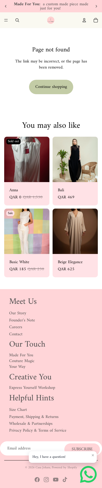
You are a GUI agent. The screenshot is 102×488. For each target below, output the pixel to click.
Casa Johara (43, 467)
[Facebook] (37, 479)
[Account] (84, 20)
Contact (15, 334)
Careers (15, 327)
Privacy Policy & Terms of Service (37, 430)
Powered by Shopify (64, 467)
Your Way (17, 366)
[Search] (17, 20)
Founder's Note (22, 320)
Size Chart (18, 409)
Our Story (17, 313)
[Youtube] (56, 479)
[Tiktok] (65, 479)
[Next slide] (96, 6)
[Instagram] (46, 479)
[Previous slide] (6, 6)
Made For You (21, 355)
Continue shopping (51, 87)
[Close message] (93, 455)
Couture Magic (22, 361)
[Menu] (6, 20)
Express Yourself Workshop (32, 387)
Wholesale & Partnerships (31, 423)
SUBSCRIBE (82, 449)
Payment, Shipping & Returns (34, 417)
